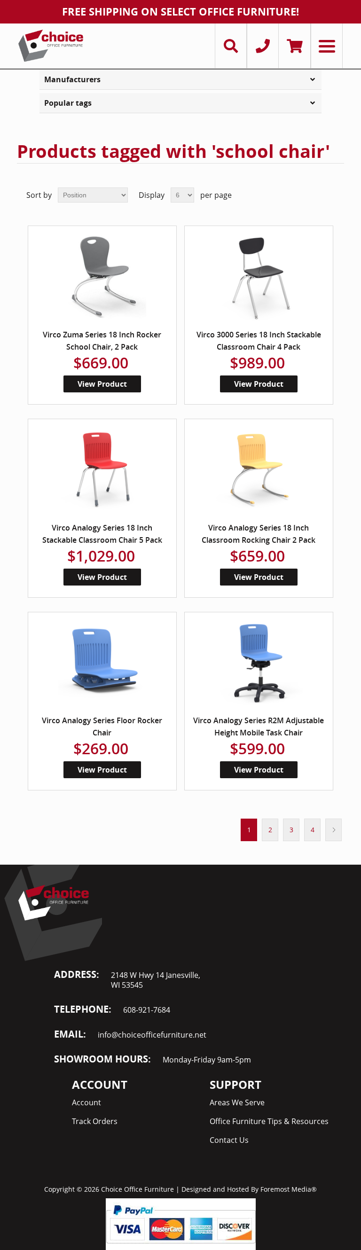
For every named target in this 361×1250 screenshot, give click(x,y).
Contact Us (229, 1140)
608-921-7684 (146, 1010)
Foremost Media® (288, 1189)
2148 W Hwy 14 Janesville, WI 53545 (155, 980)
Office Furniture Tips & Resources (269, 1121)
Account (86, 1102)
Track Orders (95, 1121)
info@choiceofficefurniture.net (152, 1035)
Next (333, 830)
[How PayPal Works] (181, 1223)
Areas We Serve (237, 1102)
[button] (180, 80)
